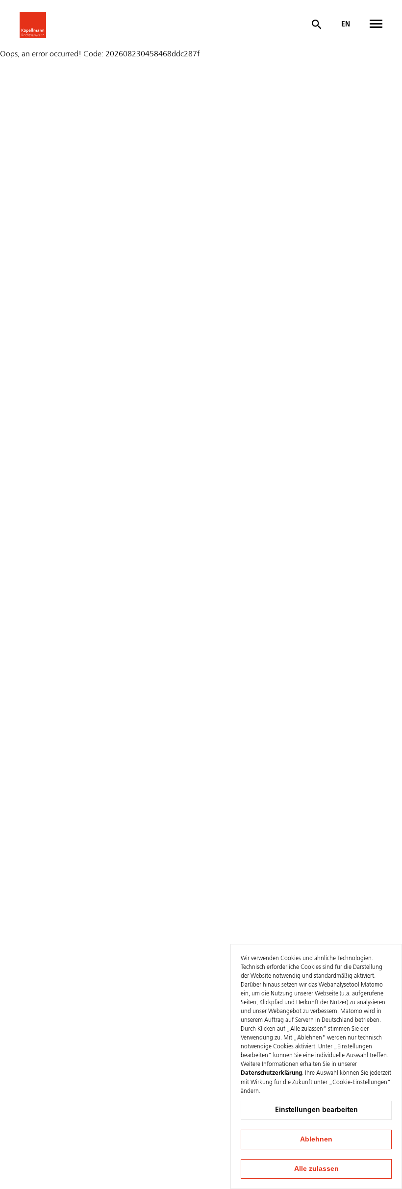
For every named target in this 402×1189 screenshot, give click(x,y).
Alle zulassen (316, 1168)
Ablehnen (316, 1139)
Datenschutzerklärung (271, 1073)
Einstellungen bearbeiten (316, 1110)
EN (345, 24)
